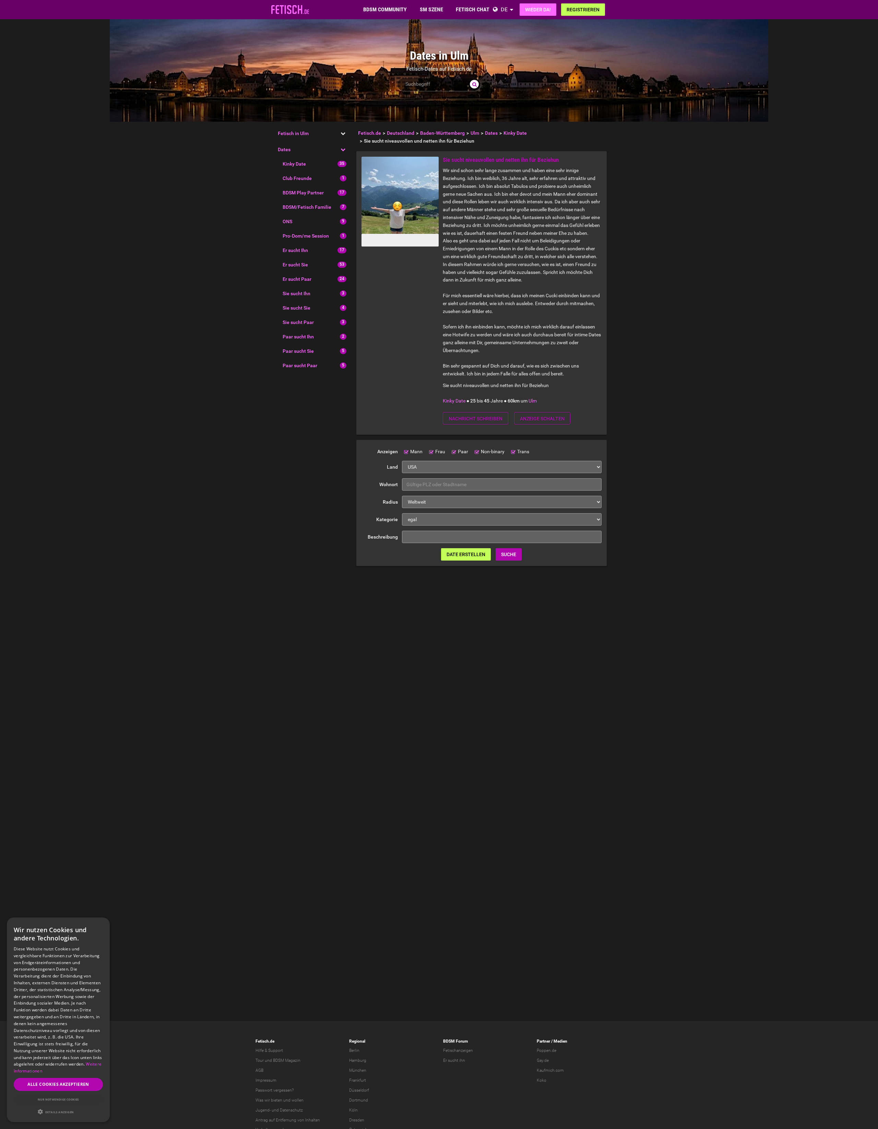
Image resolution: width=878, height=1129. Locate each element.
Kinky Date (294, 164)
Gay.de (543, 1060)
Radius (390, 502)
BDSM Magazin (286, 1060)
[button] (58, 1111)
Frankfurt (357, 1080)
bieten (276, 1100)
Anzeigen (387, 451)
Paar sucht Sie (298, 351)
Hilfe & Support (269, 1050)
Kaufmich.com (550, 1070)
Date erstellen (466, 554)
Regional (357, 1041)
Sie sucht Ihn (296, 293)
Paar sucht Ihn (298, 336)
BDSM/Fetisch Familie (307, 207)
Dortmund (358, 1100)
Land (392, 467)
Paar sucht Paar (300, 365)
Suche (508, 554)
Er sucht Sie (295, 264)
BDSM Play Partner (303, 192)
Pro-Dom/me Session (306, 236)
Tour (260, 1060)
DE (504, 9)
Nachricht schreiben (475, 418)
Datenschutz (291, 1110)
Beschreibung (383, 537)
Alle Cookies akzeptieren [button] (58, 1084)
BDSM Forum (455, 1041)
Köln (353, 1110)
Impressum (266, 1080)
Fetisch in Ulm (293, 133)
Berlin (354, 1050)
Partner (543, 1041)
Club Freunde (297, 178)
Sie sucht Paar (298, 322)
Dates (284, 149)
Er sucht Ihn (295, 250)
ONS (287, 221)
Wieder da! (538, 9)
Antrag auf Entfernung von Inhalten (288, 1120)
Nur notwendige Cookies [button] (58, 1099)
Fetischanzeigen (458, 1050)
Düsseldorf (359, 1090)
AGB (259, 1070)
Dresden (356, 1120)
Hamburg (357, 1060)
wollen (298, 1100)
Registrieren (583, 9)
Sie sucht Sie (296, 308)
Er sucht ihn (454, 1060)
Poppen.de (546, 1050)
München (357, 1070)
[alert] (58, 1019)
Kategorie (387, 519)
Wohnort (388, 484)
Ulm (533, 401)
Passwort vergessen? (275, 1090)
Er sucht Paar (297, 279)
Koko (541, 1080)
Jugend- (263, 1110)
